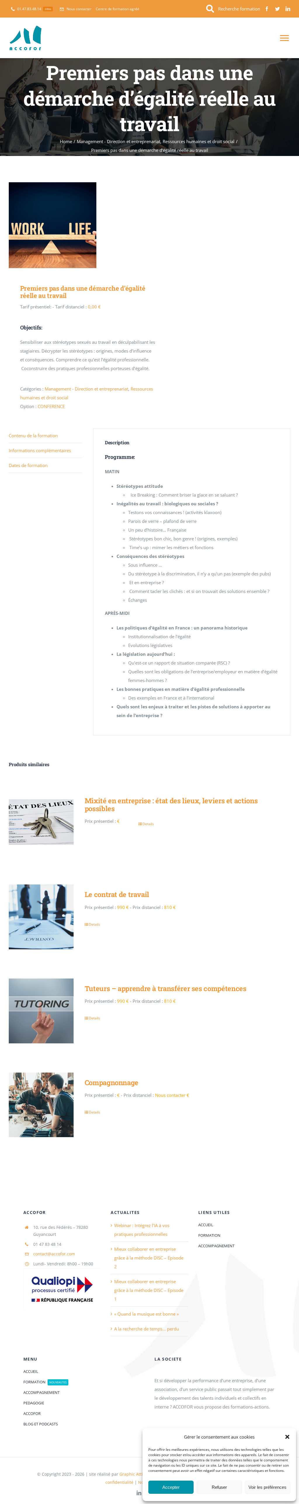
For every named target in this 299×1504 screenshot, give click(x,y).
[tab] (45, 435)
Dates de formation (28, 465)
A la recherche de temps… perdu (146, 1329)
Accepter (171, 1487)
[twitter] (277, 8)
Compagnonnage (111, 1082)
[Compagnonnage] (41, 1105)
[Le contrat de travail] (41, 916)
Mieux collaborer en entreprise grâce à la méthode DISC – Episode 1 (148, 1290)
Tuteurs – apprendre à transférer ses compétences (165, 988)
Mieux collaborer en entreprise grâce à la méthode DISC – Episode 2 (148, 1257)
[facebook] (267, 8)
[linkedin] (288, 8)
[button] (287, 1437)
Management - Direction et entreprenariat (86, 389)
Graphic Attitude (135, 1474)
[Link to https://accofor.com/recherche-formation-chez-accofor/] (210, 9)
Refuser (219, 1487)
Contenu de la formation (33, 435)
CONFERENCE (51, 406)
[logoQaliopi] (62, 1271)
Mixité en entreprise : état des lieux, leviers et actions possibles (171, 804)
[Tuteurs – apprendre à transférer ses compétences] (41, 1011)
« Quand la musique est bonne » (146, 1314)
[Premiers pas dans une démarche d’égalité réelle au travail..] (76, 226)
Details (148, 823)
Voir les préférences (267, 1487)
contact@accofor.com (54, 1254)
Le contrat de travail (117, 894)
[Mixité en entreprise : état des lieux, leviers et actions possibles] (41, 823)
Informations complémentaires (40, 450)
